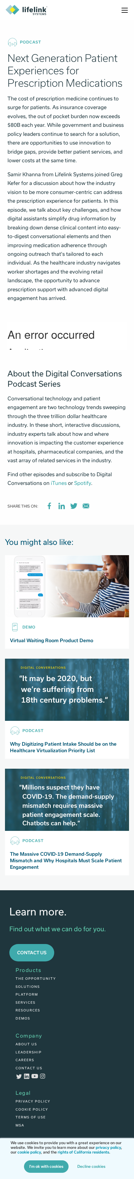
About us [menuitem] (26, 1044)
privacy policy (108, 1147)
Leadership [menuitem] (29, 1052)
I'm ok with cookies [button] (46, 1166)
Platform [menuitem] (27, 994)
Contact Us (31, 952)
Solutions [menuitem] (28, 986)
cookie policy (29, 1152)
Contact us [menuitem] (29, 1068)
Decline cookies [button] (91, 1166)
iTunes (59, 483)
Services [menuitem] (26, 1002)
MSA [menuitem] (20, 1125)
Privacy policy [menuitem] (33, 1101)
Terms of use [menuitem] (31, 1117)
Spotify (82, 483)
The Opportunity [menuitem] (36, 978)
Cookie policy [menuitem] (32, 1109)
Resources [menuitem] (28, 1010)
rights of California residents (83, 1152)
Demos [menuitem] (23, 1018)
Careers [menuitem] (25, 1060)
